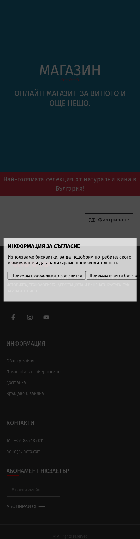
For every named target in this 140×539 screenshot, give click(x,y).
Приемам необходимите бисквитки (46, 275)
